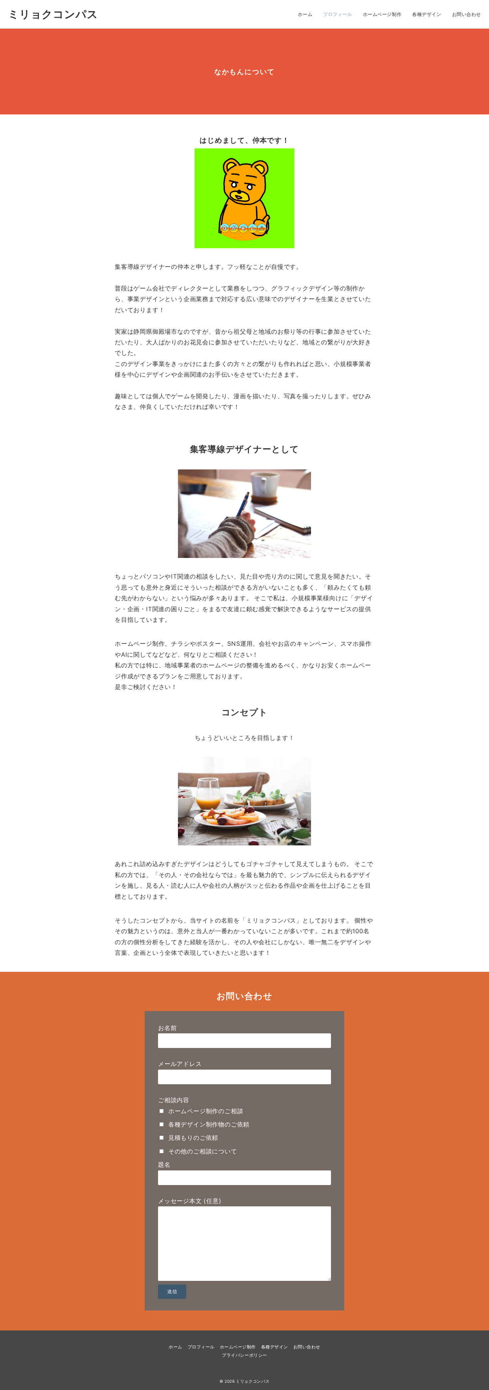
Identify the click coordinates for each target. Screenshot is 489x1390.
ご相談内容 (173, 1100)
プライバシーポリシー (244, 1355)
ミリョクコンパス (53, 14)
